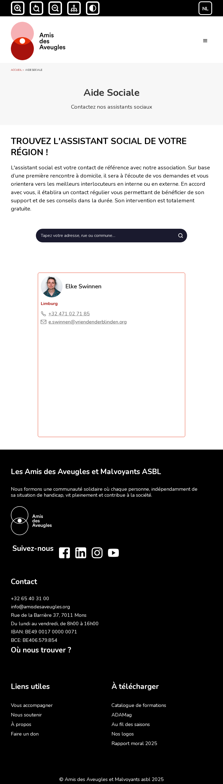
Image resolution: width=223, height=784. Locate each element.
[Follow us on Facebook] (64, 552)
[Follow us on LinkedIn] (80, 552)
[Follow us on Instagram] (97, 552)
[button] (17, 8)
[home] (38, 39)
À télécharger (135, 687)
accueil (16, 70)
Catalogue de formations (139, 705)
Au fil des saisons (131, 724)
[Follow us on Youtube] (113, 552)
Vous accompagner (32, 705)
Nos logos (123, 734)
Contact (24, 582)
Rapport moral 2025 (134, 743)
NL (205, 8)
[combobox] (111, 235)
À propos (21, 724)
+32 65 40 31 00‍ (30, 598)
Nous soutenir (26, 715)
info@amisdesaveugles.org (40, 606)
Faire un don (25, 734)
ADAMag (122, 715)
